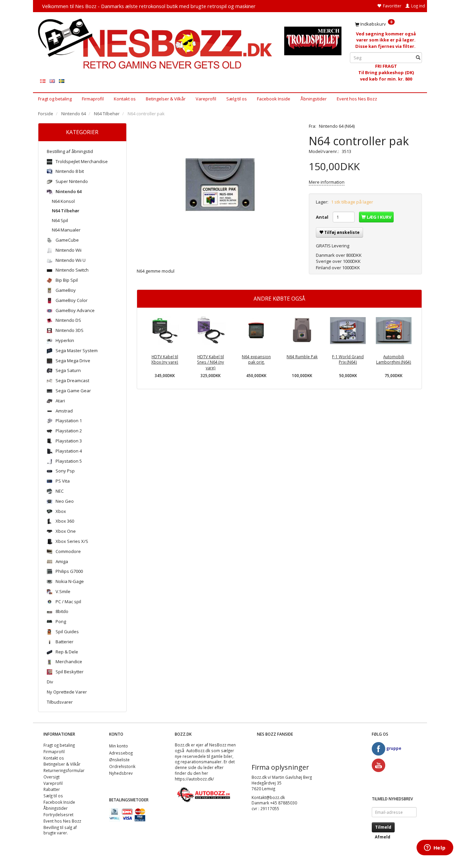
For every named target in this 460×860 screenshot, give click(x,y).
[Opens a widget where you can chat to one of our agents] (434, 848)
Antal (322, 217)
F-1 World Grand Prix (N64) (348, 359)
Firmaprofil (93, 99)
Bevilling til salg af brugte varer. (60, 830)
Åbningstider (313, 99)
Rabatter (51, 789)
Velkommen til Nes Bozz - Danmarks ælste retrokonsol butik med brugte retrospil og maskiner (149, 6)
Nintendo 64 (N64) (337, 126)
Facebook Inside (273, 99)
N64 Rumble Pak (302, 356)
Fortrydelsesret (58, 814)
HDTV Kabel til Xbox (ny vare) (164, 359)
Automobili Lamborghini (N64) (393, 359)
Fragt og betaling (55, 99)
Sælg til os (236, 99)
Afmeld (382, 837)
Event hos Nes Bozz (357, 99)
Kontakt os (125, 99)
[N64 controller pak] (218, 190)
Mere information (326, 182)
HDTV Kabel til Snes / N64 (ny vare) (210, 362)
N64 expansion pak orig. (256, 359)
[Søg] (418, 58)
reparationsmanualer (201, 761)
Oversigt (51, 776)
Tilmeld (383, 827)
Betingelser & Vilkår (166, 99)
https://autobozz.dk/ (194, 778)
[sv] (61, 80)
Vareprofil (206, 99)
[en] (52, 80)
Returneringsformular (64, 770)
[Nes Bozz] (156, 44)
